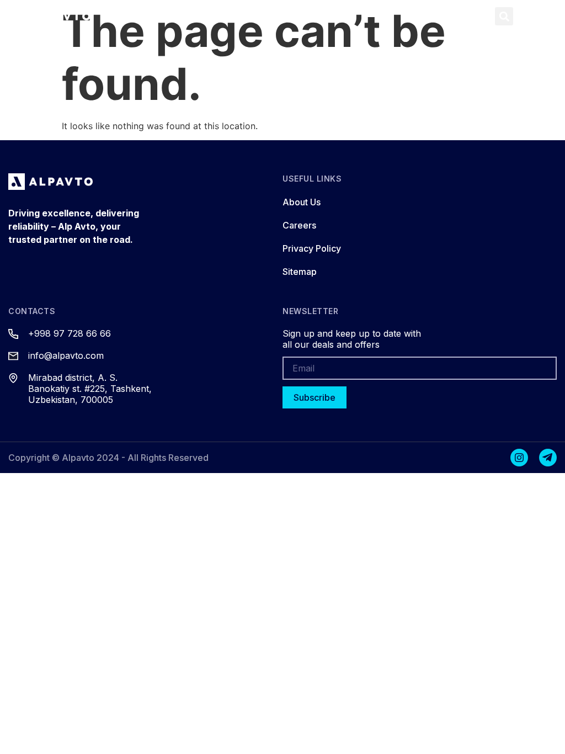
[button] (477, 16)
